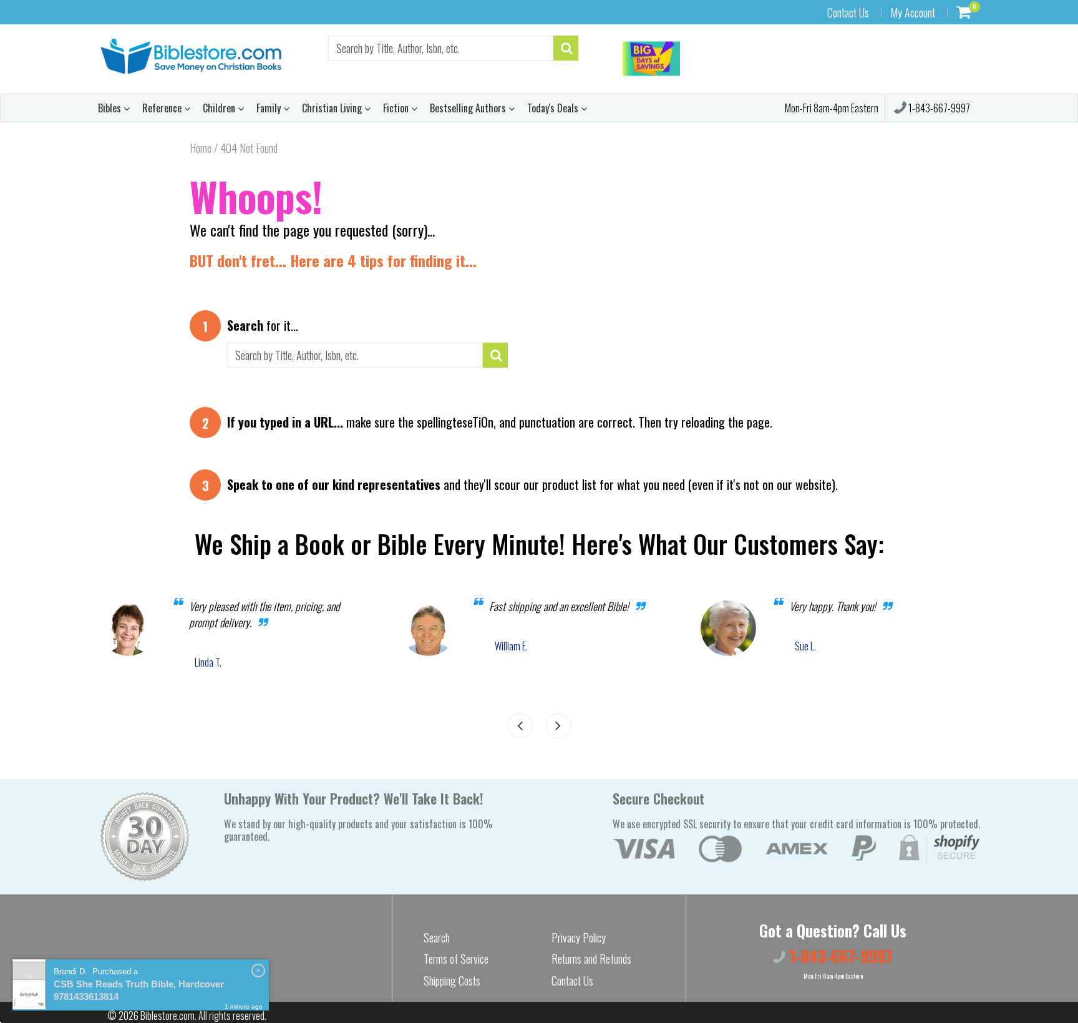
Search (437, 937)
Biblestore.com (167, 1015)
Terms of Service (456, 959)
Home (200, 148)
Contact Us (848, 12)
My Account (912, 12)
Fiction (397, 107)
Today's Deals (554, 107)
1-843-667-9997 (938, 107)
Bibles (111, 107)
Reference (163, 107)
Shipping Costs (452, 980)
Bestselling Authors (469, 107)
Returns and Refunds (591, 959)
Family (269, 107)
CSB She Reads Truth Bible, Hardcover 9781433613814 (139, 990)
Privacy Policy (578, 937)
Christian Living (333, 107)
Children (220, 107)
